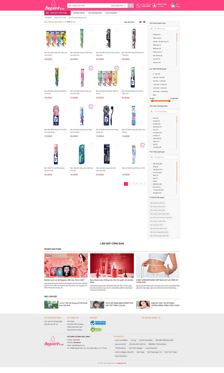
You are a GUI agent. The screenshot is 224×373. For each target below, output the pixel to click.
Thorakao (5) (157, 147)
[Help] (131, 5)
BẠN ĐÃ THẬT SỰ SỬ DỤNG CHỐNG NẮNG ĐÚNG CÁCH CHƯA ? (165, 305)
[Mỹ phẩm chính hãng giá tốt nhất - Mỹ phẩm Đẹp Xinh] (54, 5)
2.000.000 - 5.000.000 (160, 88)
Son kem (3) (157, 62)
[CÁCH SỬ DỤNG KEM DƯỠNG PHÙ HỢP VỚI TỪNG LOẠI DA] (97, 305)
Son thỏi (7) (156, 59)
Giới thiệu (70, 321)
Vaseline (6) (157, 124)
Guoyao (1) (156, 121)
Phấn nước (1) (157, 52)
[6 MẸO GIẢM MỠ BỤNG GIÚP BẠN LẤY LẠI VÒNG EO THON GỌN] (158, 265)
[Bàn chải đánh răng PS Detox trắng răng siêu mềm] (107, 38)
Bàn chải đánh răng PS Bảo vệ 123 (133, 168)
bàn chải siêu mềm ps (157, 203)
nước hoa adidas (121, 340)
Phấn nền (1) (157, 45)
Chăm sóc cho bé (60, 18)
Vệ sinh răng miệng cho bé (77, 18)
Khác (154, 95)
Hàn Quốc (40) (157, 164)
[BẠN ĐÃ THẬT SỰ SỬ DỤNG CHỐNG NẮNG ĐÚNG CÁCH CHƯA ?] (143, 305)
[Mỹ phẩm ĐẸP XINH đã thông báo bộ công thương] (115, 323)
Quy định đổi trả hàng (75, 324)
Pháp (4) (155, 167)
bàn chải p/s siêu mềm (157, 221)
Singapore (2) (157, 193)
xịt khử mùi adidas (146, 340)
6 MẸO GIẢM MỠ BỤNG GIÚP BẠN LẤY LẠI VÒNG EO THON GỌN (157, 281)
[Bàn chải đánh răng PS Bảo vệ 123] (133, 154)
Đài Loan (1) (157, 187)
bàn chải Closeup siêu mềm (159, 236)
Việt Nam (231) (158, 169)
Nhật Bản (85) (157, 184)
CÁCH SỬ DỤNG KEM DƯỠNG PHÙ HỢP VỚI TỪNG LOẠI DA (119, 304)
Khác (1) (155, 175)
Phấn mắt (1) (157, 38)
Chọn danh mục (117, 6)
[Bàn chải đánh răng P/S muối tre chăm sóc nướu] (133, 77)
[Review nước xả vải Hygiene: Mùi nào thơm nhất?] (66, 265)
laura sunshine (120, 344)
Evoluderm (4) (157, 132)
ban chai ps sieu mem (53, 22)
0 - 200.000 (156, 74)
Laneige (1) (156, 135)
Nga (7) (155, 178)
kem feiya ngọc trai (154, 352)
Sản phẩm (48, 18)
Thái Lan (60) (157, 172)
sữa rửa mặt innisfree (137, 344)
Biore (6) (155, 118)
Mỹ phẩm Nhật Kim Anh (164, 340)
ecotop (133, 340)
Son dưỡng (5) (157, 55)
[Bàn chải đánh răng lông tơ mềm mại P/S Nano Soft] (81, 115)
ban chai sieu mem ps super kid (161, 217)
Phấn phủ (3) (157, 48)
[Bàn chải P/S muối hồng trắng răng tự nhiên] (56, 154)
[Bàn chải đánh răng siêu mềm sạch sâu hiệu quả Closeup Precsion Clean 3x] (107, 154)
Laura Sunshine (111, 13)
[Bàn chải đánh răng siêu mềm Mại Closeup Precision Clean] (81, 154)
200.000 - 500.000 (158, 77)
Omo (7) (155, 130)
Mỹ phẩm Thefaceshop (157, 344)
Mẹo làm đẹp (50, 296)
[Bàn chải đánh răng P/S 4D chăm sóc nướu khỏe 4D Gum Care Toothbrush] (56, 115)
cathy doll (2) (157, 138)
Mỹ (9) (155, 181)
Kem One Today (171, 352)
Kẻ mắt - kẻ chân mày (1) (161, 41)
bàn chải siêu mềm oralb (158, 228)
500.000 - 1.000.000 (159, 81)
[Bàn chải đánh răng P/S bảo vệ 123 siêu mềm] (81, 77)
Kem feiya (140, 352)
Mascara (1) (157, 34)
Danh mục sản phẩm (58, 13)
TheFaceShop (120, 348)
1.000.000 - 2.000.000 (160, 84)
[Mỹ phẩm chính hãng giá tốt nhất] (54, 341)
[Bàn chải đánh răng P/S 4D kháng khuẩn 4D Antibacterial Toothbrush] (107, 115)
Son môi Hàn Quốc (95, 13)
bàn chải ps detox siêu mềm (159, 214)
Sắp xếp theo (129, 22)
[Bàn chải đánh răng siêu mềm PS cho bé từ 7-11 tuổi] (56, 77)
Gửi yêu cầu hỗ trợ (51, 324)
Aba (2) (155, 144)
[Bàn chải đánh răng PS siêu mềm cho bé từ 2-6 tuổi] (81, 38)
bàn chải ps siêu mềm (157, 210)
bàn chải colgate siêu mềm (159, 232)
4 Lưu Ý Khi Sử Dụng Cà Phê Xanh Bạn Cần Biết (73, 304)
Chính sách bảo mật (74, 327)
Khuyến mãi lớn (79, 13)
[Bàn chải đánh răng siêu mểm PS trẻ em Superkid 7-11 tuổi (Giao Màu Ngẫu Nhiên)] (107, 77)
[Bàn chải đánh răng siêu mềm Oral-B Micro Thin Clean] (133, 115)
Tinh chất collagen (136, 348)
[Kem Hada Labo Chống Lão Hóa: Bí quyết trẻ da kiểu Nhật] (112, 265)
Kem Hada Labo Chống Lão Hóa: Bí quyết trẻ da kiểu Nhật (111, 281)
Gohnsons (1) (157, 127)
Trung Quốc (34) (158, 190)
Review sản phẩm (52, 249)
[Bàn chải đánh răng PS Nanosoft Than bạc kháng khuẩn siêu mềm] (133, 38)
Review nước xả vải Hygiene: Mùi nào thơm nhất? (64, 280)
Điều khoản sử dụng (74, 330)
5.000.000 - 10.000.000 (160, 91)
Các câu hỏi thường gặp (53, 321)
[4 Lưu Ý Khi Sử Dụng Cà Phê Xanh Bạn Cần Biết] (51, 305)
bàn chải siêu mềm (156, 225)
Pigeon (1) (156, 141)
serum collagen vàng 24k (124, 352)
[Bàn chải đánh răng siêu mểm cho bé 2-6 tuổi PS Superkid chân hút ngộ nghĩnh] (56, 38)
